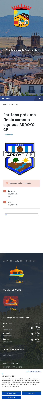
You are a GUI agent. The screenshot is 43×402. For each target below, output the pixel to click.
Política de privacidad (33, 371)
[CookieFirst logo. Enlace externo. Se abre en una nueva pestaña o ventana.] (2, 374)
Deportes (9, 135)
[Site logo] (21, 28)
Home (5, 105)
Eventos (14, 105)
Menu (8, 98)
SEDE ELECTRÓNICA (10, 363)
